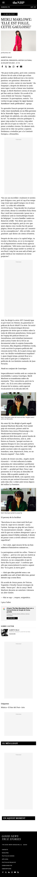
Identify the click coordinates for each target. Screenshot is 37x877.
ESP (35, 7)
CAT (32, 7)
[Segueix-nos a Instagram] (12, 872)
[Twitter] (6, 66)
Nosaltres (5, 853)
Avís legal (5, 859)
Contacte (5, 849)
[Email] (21, 66)
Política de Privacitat (9, 862)
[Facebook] (2, 66)
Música (4, 707)
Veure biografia (12, 633)
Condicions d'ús (7, 865)
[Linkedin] (9, 66)
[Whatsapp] (13, 66)
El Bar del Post (14, 707)
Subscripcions (6, 868)
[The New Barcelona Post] (11, 838)
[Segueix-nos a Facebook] (3, 872)
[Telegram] (17, 66)
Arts (23, 707)
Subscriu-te (5, 7)
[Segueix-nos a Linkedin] (9, 872)
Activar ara (11, 618)
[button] (3, 2)
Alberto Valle (6, 57)
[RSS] (18, 872)
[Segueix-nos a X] (6, 872)
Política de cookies (8, 856)
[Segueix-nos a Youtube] (15, 872)
